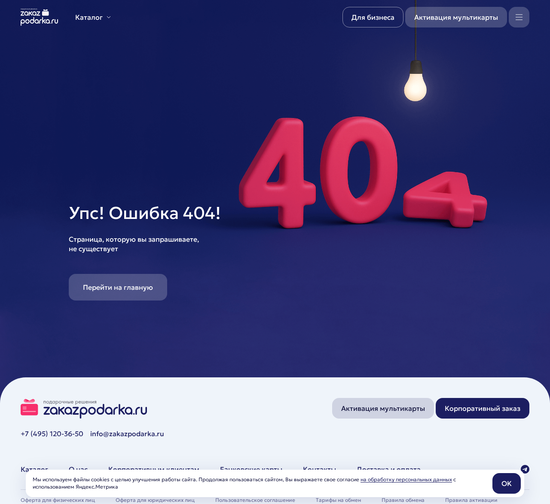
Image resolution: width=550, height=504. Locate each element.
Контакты (319, 469)
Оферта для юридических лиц (155, 500)
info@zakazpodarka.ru (127, 433)
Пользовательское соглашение (255, 500)
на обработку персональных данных (406, 479)
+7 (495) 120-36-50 (52, 433)
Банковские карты (251, 469)
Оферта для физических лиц (58, 500)
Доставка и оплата (389, 469)
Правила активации (471, 500)
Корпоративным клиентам (153, 469)
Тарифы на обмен (338, 500)
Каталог (34, 469)
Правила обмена (403, 500)
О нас (78, 469)
